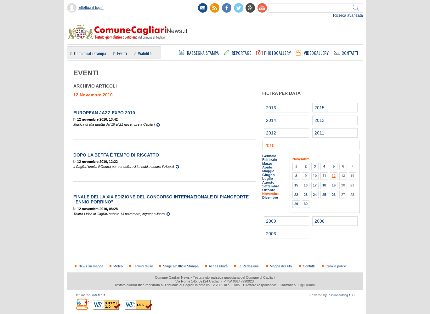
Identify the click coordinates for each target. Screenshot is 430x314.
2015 (319, 107)
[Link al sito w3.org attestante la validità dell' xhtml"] (107, 305)
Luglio (267, 178)
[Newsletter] (202, 8)
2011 (319, 132)
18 (324, 185)
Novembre (270, 194)
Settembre (270, 186)
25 (324, 195)
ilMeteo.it (98, 295)
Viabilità (144, 53)
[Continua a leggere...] (158, 124)
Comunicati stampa (90, 53)
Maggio (268, 171)
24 (315, 195)
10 (315, 176)
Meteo (118, 266)
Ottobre (268, 190)
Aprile (267, 167)
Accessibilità (218, 266)
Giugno (268, 175)
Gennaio (269, 156)
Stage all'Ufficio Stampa (181, 266)
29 (296, 204)
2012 (271, 132)
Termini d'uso (143, 266)
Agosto (268, 182)
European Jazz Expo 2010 (104, 112)
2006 (271, 233)
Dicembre (270, 197)
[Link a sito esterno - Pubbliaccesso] (82, 304)
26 (334, 195)
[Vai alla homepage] (127, 31)
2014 (271, 120)
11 (324, 176)
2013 (319, 120)
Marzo (267, 163)
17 (315, 185)
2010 (269, 145)
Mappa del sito (281, 266)
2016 (271, 107)
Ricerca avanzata (348, 15)
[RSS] (214, 8)
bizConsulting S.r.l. (342, 295)
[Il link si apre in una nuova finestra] (226, 8)
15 (296, 185)
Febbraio (269, 160)
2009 (271, 221)
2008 (319, 221)
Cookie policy (335, 266)
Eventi (122, 53)
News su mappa (90, 266)
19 (334, 185)
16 (306, 185)
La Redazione (248, 266)
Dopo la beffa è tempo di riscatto (116, 154)
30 (306, 204)
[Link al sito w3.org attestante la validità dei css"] (138, 305)
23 (306, 195)
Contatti (308, 266)
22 (296, 195)
